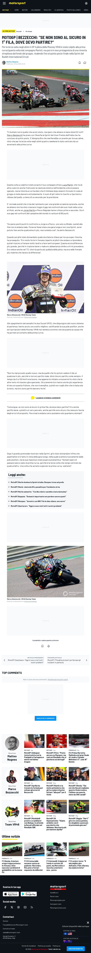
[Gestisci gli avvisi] (48, 646)
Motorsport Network (40, 949)
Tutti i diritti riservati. (57, 949)
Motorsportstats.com (58, 908)
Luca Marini (67, 184)
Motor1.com (54, 896)
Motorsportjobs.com (57, 900)
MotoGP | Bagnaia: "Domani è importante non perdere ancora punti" (38, 496)
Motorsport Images (30, 317)
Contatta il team (9, 929)
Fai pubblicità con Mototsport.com (15, 925)
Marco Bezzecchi (14, 135)
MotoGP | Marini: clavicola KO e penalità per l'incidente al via (35, 487)
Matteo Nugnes (12, 62)
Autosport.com (55, 904)
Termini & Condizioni (29, 946)
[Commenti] (85, 62)
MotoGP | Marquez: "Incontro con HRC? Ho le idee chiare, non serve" (38, 501)
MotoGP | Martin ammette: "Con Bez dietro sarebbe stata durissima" (39, 492)
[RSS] (31, 907)
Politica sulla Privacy (60, 946)
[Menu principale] (4, 3)
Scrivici (5, 921)
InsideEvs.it (54, 893)
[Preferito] (79, 62)
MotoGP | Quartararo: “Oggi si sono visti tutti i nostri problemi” (36, 506)
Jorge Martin (29, 210)
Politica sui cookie (44, 946)
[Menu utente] (86, 3)
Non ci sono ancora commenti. (45, 679)
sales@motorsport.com (11, 932)
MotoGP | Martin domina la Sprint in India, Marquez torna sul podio (37, 482)
